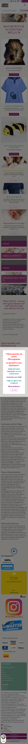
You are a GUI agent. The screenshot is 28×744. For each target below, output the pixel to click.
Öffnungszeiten (14, 359)
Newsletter (11, 371)
